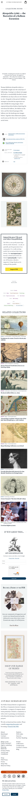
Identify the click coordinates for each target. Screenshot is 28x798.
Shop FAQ (4, 764)
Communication (8, 336)
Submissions (5, 738)
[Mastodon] (23, 776)
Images (2, 363)
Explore (18, 732)
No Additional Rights (18, 152)
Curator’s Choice (21, 747)
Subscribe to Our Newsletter (14, 772)
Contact (3, 736)
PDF (14, 161)
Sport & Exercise (14, 390)
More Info (17, 558)
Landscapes (7, 390)
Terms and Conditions (4, 753)
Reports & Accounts (10, 295)
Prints (3, 762)
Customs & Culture (8, 523)
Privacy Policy (11, 558)
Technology (21, 293)
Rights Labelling (6, 745)
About (3, 732)
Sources (18, 736)
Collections (11, 9)
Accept (14, 794)
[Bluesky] (18, 776)
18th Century (15, 298)
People (5, 522)
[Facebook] (4, 776)
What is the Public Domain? (6, 742)
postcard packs (12, 258)
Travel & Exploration (14, 293)
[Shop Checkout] (25, 2)
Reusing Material (3, 748)
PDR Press (4, 760)
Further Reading (21, 738)
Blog (17, 749)
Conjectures (20, 745)
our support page (16, 253)
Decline (6, 794)
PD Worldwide (17, 150)
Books (19, 9)
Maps (8, 293)
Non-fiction (22, 295)
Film (2, 522)
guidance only (17, 158)
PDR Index (19, 734)
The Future (12, 496)
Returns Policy (5, 765)
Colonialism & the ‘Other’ (21, 522)
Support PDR (14, 269)
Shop (2, 758)
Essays (18, 742)
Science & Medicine (9, 363)
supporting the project (12, 724)
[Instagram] (14, 776)
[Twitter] (9, 776)
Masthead (4, 734)
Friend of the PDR (13, 726)
